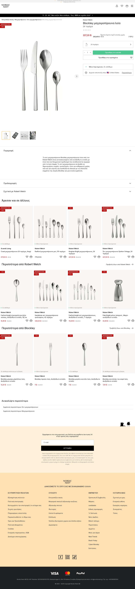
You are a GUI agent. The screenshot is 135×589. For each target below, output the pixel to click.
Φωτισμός (52, 509)
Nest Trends (93, 536)
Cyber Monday (94, 544)
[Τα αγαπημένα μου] (121, 5)
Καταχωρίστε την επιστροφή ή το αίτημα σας (24, 505)
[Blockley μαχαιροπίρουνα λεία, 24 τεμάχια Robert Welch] (40, 76)
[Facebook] (60, 556)
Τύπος (115, 513)
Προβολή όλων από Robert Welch (118, 264)
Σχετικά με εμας (119, 497)
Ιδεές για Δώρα (94, 533)
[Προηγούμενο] (4, 76)
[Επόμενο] (77, 76)
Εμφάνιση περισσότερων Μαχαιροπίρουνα (18, 411)
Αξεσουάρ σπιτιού (55, 505)
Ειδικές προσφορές (96, 509)
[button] (87, 30)
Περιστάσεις (93, 525)
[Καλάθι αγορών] (127, 5)
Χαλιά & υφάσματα (56, 513)
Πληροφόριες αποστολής (17, 513)
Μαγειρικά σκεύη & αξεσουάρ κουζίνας (63, 501)
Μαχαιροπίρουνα (20, 19)
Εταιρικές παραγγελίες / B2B (18, 533)
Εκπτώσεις (92, 548)
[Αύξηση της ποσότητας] (90, 52)
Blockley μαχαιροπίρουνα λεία (52, 19)
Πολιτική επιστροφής (15, 501)
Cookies (11, 529)
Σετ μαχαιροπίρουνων (34, 19)
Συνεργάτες (117, 509)
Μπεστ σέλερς (94, 521)
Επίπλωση (52, 517)
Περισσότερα (127, 73)
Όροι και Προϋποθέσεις (16, 521)
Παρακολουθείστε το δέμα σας (19, 517)
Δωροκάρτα (53, 525)
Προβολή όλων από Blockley (120, 328)
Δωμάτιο (92, 529)
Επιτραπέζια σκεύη (8, 19)
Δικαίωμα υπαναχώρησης (17, 536)
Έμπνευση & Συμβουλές (97, 497)
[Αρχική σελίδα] (6, 6)
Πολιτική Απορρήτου (15, 525)
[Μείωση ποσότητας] (84, 52)
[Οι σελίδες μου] (116, 5)
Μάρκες (91, 501)
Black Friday (93, 540)
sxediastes (92, 505)
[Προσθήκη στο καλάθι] (31, 256)
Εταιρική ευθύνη (119, 501)
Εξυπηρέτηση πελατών (16, 497)
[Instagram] (67, 556)
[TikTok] (74, 556)
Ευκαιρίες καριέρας (120, 505)
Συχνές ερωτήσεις (14, 509)
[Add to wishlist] (27, 256)
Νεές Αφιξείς (93, 517)
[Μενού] (132, 5)
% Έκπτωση (93, 513)
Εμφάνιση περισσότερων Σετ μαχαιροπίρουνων (20, 407)
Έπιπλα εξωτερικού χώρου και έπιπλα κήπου (65, 521)
